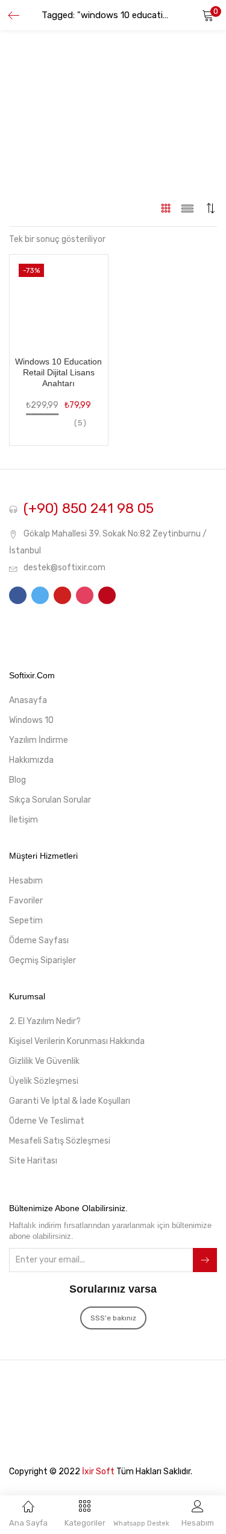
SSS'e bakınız (113, 1318)
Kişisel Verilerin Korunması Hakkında (77, 1041)
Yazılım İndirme (38, 740)
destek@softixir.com (64, 567)
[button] (208, 15)
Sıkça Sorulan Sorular (50, 800)
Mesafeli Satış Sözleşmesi (59, 1141)
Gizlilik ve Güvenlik (44, 1061)
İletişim (23, 820)
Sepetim (26, 920)
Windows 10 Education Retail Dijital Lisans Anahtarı (58, 372)
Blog (17, 780)
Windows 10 (31, 720)
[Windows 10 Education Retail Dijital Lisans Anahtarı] (59, 298)
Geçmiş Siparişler (42, 960)
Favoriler (26, 901)
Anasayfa (28, 700)
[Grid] (166, 208)
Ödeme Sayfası (39, 940)
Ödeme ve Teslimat (46, 1121)
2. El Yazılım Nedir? (45, 1021)
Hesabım (26, 881)
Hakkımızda (31, 760)
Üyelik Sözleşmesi (43, 1081)
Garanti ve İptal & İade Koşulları (69, 1101)
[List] (187, 208)
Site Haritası (33, 1161)
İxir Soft (98, 1471)
